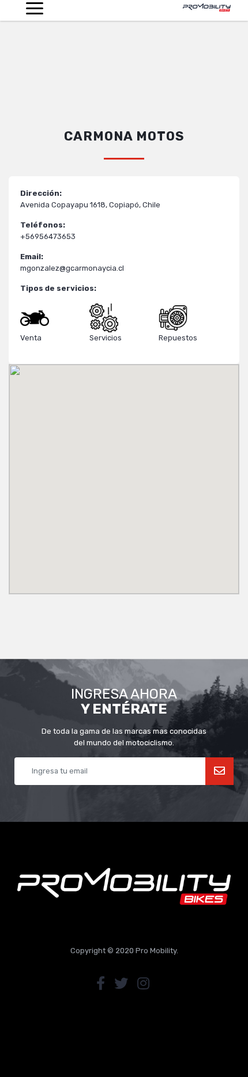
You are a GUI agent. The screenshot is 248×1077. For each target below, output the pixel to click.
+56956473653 (48, 236)
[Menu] (34, 10)
